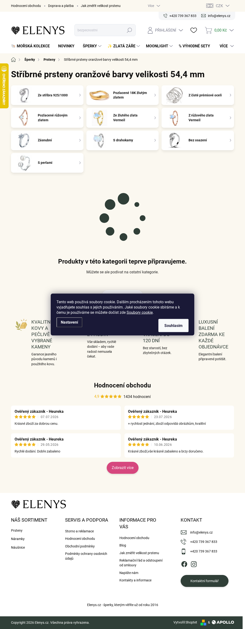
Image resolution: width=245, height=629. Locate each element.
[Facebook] (184, 563)
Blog (122, 545)
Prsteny (16, 530)
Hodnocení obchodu (26, 6)
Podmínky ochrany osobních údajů (86, 556)
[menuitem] (32, 46)
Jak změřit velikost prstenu (101, 6)
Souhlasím (173, 325)
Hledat (129, 30)
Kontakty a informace (135, 580)
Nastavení (69, 322)
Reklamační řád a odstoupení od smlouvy (140, 562)
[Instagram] (193, 563)
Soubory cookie (140, 312)
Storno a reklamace (79, 531)
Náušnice (18, 547)
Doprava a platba (61, 6)
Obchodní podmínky (80, 546)
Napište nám (128, 573)
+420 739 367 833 (203, 542)
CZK (219, 6)
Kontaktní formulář (204, 581)
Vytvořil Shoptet (185, 622)
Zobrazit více (123, 467)
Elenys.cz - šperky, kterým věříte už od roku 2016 (122, 605)
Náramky (18, 539)
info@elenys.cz (201, 532)
